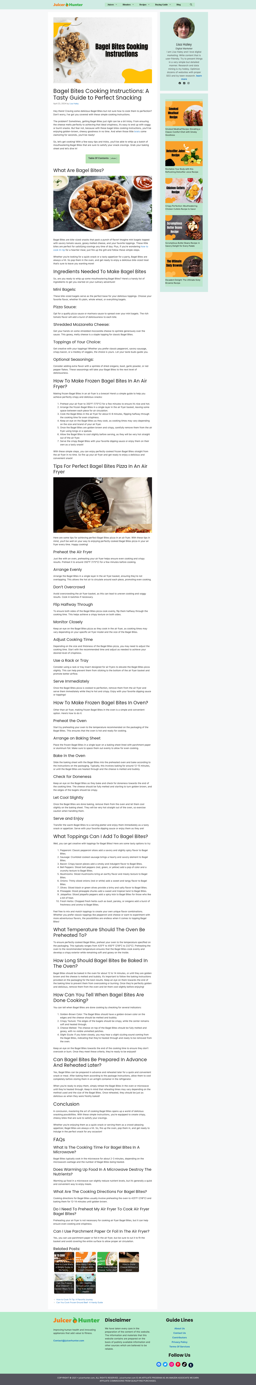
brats (137, 131)
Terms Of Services (179, 1346)
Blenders (127, 4)
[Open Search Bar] (191, 5)
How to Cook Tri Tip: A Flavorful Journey (74, 1299)
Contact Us (179, 1333)
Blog (179, 4)
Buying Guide (161, 4)
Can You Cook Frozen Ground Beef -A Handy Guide (79, 1302)
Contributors (179, 1337)
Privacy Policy (179, 1342)
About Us (179, 1328)
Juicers (110, 4)
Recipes (142, 4)
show (113, 158)
